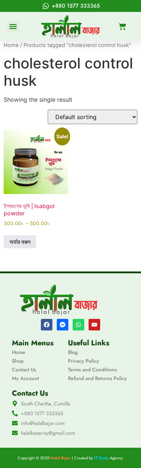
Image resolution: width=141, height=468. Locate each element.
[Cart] (122, 26)
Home (11, 45)
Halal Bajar (60, 458)
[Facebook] (46, 324)
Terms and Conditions (92, 369)
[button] (13, 27)
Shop (18, 360)
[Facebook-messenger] (62, 324)
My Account (25, 378)
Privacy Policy (83, 360)
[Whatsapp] (78, 324)
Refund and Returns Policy (97, 378)
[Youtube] (94, 324)
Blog (73, 352)
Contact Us (24, 369)
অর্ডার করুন (19, 241)
